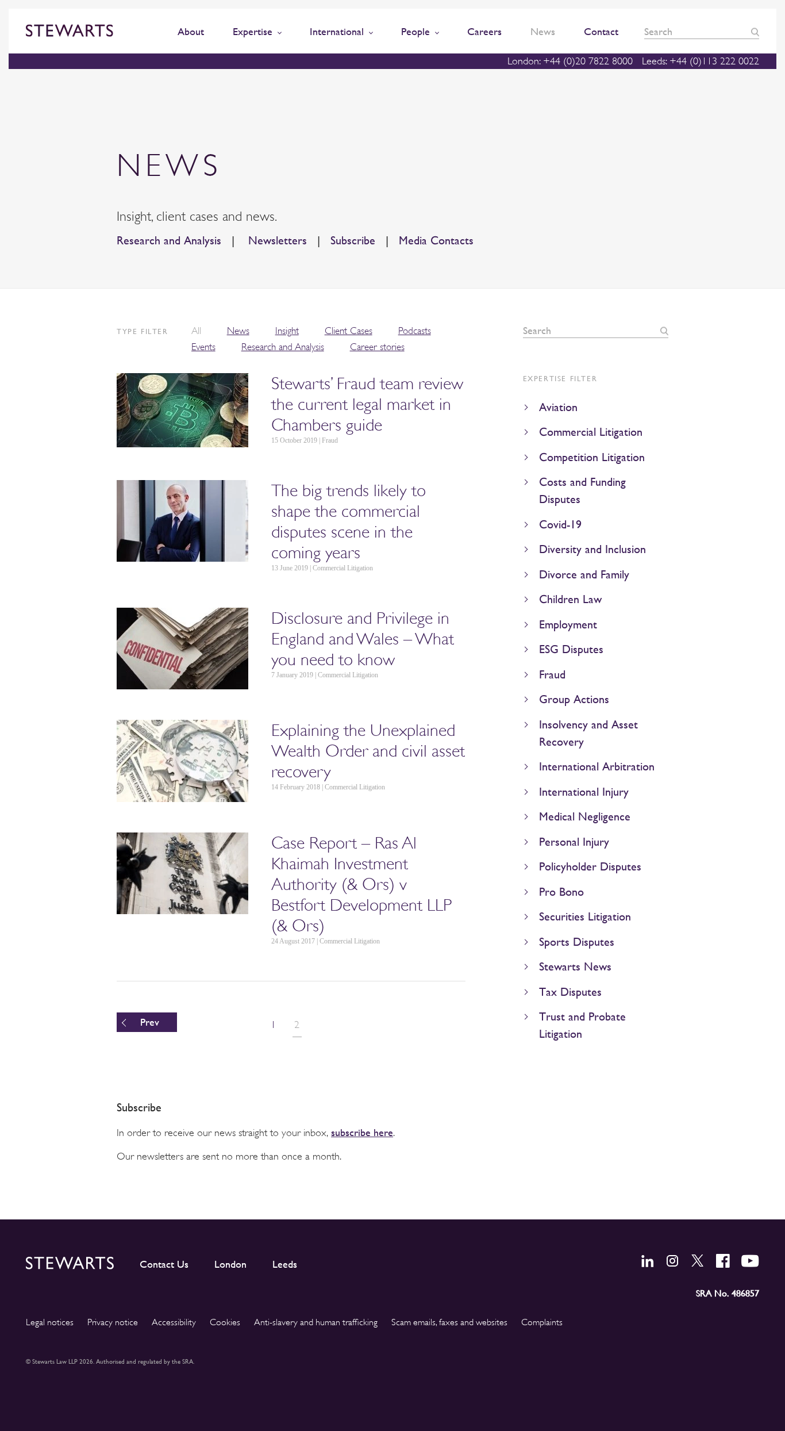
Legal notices (50, 1322)
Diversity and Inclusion (592, 549)
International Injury (584, 792)
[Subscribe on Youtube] (750, 1260)
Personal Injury (574, 842)
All (196, 330)
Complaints (542, 1322)
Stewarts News (575, 966)
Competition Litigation (592, 457)
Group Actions (574, 699)
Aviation (558, 407)
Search (755, 32)
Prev (149, 1022)
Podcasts (414, 330)
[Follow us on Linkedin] (647, 1260)
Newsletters (276, 240)
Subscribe (352, 240)
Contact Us (164, 1264)
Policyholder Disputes (590, 866)
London (230, 1264)
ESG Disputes (571, 649)
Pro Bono (561, 892)
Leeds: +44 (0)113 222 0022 (700, 61)
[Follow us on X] (698, 1260)
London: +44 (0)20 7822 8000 (570, 61)
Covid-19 (560, 524)
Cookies (225, 1322)
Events (203, 347)
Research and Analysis (169, 240)
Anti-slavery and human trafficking (316, 1322)
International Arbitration (597, 766)
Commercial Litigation (590, 432)
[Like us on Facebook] (723, 1261)
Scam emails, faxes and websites (449, 1322)
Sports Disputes (576, 942)
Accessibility (174, 1322)
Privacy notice (112, 1322)
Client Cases (348, 330)
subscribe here (362, 1132)
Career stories (377, 347)
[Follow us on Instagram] (672, 1261)
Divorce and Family (584, 574)
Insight (287, 330)
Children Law (570, 599)
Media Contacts (436, 240)
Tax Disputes (570, 992)
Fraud (552, 674)
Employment (568, 624)
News (238, 330)
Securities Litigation (585, 916)
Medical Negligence (584, 816)
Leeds (284, 1264)
